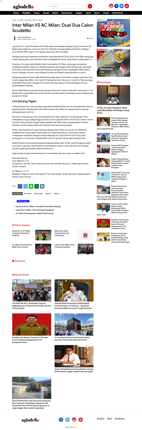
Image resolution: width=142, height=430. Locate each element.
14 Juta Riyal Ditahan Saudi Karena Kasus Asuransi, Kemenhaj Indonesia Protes (72, 338)
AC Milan (20, 20)
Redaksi (100, 418)
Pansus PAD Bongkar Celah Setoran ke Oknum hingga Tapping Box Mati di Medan (120, 149)
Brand (55, 13)
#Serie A (48, 194)
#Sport (56, 194)
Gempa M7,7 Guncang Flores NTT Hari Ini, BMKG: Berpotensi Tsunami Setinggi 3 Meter (120, 177)
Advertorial (117, 13)
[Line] (31, 186)
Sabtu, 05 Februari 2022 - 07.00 (27, 39)
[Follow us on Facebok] (61, 419)
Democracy (66, 13)
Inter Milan (28, 20)
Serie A (35, 20)
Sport (97, 13)
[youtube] (127, 6)
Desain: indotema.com (71, 427)
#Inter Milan (38, 194)
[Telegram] (42, 186)
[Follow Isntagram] (74, 419)
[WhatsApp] (36, 186)
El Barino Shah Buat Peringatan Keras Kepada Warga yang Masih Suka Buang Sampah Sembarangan (120, 237)
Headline (26, 13)
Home (16, 13)
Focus (36, 13)
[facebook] (116, 6)
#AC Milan (28, 194)
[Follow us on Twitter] (67, 419)
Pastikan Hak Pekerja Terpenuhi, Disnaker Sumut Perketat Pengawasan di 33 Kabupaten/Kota (30, 340)
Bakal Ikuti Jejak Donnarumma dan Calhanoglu (62, 233)
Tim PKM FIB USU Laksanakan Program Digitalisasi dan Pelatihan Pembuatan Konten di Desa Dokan (31, 305)
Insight (79, 13)
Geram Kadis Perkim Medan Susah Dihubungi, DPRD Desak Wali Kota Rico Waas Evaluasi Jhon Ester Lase (113, 209)
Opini (88, 13)
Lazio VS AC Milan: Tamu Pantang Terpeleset (35, 210)
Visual (106, 13)
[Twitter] (25, 186)
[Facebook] (20, 186)
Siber (109, 418)
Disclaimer (120, 418)
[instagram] (111, 6)
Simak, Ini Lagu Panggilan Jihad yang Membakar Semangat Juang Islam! (113, 110)
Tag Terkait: (17, 194)
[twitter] (121, 6)
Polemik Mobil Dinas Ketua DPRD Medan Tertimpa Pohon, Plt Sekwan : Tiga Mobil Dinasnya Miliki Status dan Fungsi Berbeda (73, 305)
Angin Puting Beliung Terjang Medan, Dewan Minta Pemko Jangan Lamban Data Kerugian (74, 370)
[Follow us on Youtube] (80, 419)
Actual (46, 13)
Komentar (91, 38)
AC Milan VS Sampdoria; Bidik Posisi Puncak (34, 213)
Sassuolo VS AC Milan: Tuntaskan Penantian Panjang (38, 206)
